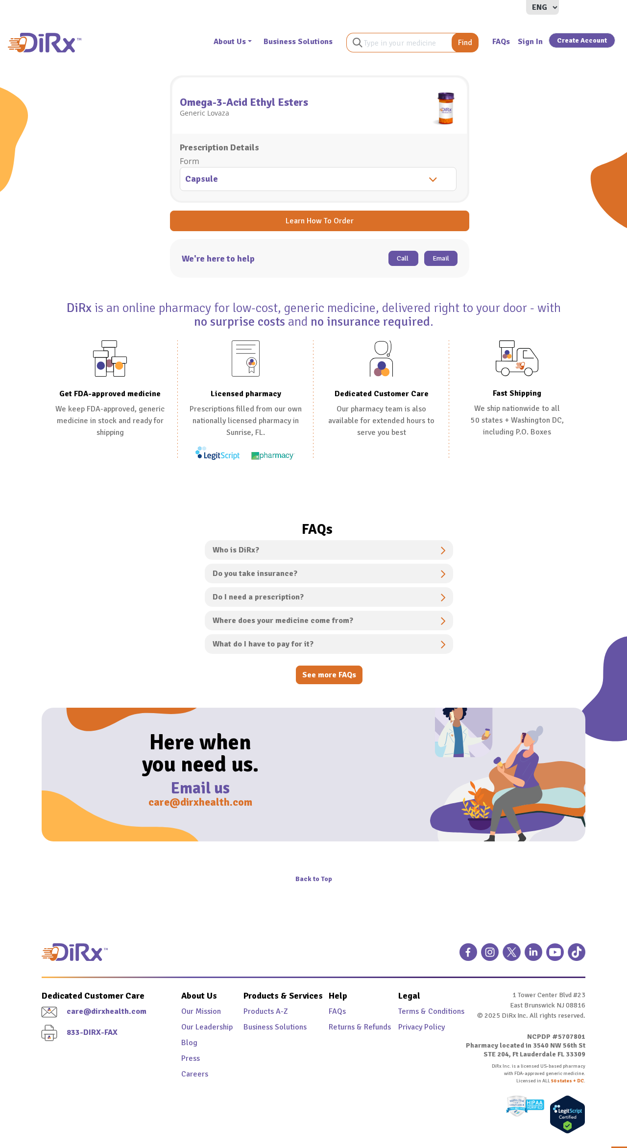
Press (190, 1058)
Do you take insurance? (255, 573)
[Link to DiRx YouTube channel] (555, 956)
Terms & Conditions (421, 1011)
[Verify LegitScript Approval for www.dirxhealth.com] (565, 1114)
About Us (230, 42)
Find (465, 43)
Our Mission (201, 1011)
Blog (189, 1043)
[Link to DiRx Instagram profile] (490, 956)
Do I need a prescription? (258, 597)
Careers (194, 1074)
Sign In (530, 42)
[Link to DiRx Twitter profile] (511, 956)
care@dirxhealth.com (200, 802)
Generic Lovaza (204, 113)
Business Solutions (298, 42)
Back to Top (313, 879)
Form (189, 161)
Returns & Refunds (352, 1027)
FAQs (501, 42)
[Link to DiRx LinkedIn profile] (533, 956)
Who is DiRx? (236, 550)
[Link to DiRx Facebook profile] (468, 956)
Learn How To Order (320, 221)
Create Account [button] (582, 40)
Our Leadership (207, 1027)
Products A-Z (265, 1011)
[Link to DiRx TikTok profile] (576, 956)
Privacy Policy (421, 1027)
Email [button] (441, 258)
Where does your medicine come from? (283, 620)
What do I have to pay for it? (263, 644)
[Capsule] (319, 180)
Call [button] (403, 258)
